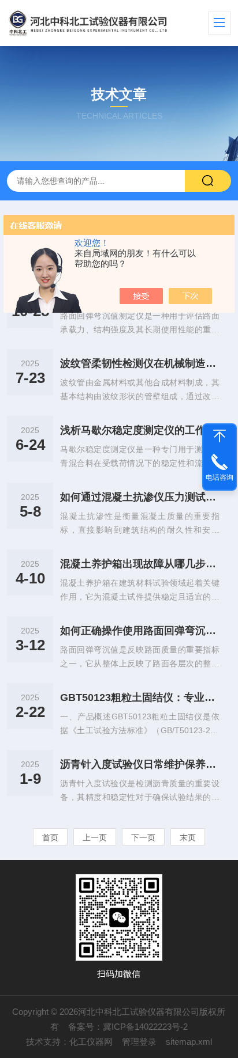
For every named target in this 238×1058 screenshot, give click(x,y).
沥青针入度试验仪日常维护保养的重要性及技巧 (139, 764)
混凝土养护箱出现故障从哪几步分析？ (139, 564)
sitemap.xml (189, 1041)
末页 (188, 837)
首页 (50, 837)
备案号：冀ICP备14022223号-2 (128, 1027)
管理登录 (139, 1041)
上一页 (95, 837)
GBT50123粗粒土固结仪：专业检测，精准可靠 (139, 697)
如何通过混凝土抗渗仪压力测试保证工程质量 (139, 497)
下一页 (143, 837)
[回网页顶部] (219, 436)
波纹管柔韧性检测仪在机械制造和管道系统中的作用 (139, 363)
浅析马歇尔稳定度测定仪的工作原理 (139, 430)
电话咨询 (219, 477)
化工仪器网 (91, 1041)
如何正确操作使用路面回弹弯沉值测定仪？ (139, 630)
